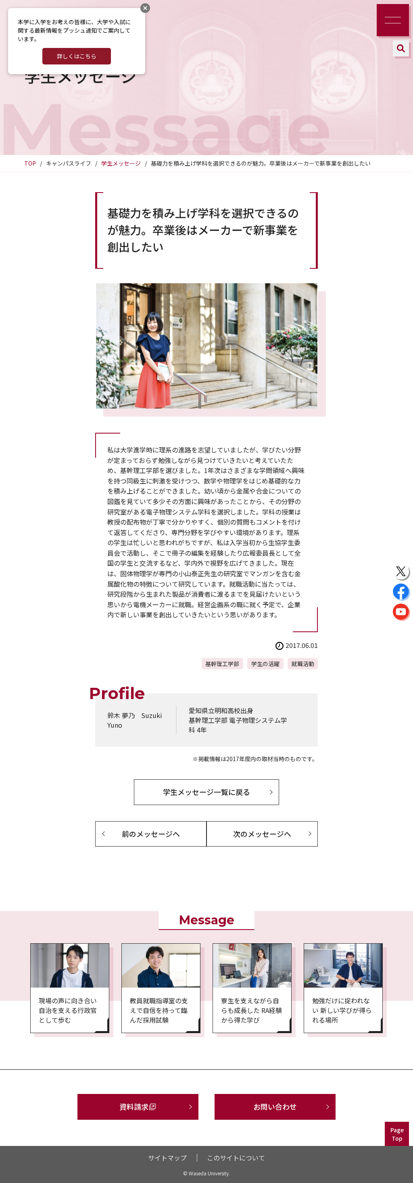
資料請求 (133, 1106)
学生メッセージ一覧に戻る (206, 792)
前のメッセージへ (151, 833)
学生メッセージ (121, 163)
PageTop (397, 1134)
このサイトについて (236, 1157)
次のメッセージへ (262, 833)
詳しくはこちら (76, 56)
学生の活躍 (265, 664)
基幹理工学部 (222, 664)
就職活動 (303, 664)
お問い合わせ (275, 1106)
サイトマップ (167, 1157)
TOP (30, 163)
